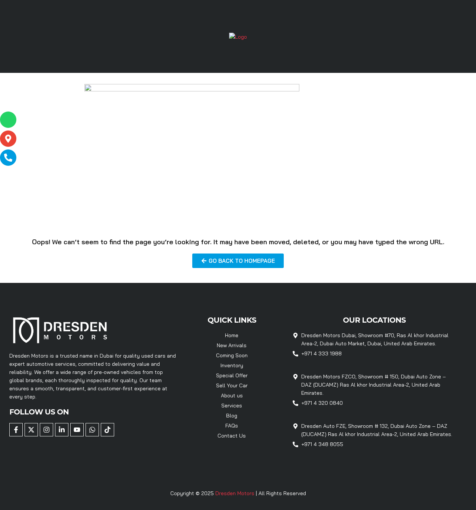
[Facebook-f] (16, 429)
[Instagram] (46, 429)
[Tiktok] (107, 429)
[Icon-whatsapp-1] (8, 120)
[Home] (238, 36)
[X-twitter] (31, 429)
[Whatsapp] (92, 429)
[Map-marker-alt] (8, 138)
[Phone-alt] (8, 157)
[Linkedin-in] (61, 429)
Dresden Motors (235, 493)
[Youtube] (77, 429)
